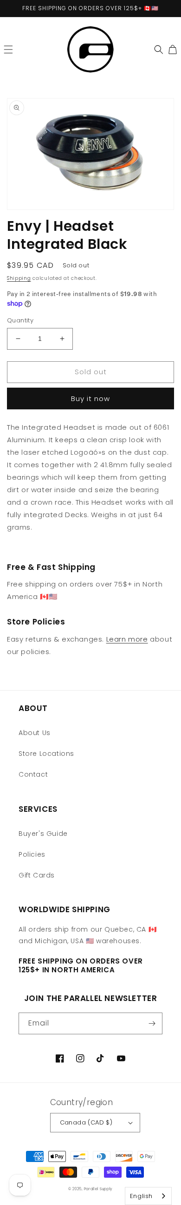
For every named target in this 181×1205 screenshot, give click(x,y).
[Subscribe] (152, 1023)
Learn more (127, 639)
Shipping (19, 278)
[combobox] (148, 1196)
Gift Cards (37, 875)
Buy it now (90, 398)
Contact (33, 774)
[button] (8, 49)
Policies (32, 854)
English (141, 1196)
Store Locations (46, 753)
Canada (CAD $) (86, 1122)
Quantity (20, 320)
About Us (35, 732)
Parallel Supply (98, 1189)
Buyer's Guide (43, 833)
